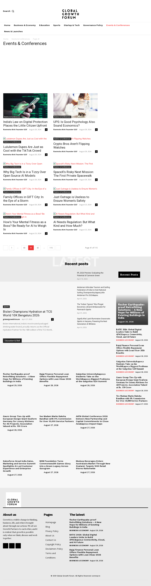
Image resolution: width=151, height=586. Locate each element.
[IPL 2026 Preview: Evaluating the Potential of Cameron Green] (67, 277)
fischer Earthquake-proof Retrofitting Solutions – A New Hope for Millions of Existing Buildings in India (19, 378)
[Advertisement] (75, 71)
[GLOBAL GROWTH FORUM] (75, 11)
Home (5, 39)
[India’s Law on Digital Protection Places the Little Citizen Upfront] (25, 105)
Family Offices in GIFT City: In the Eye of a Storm (23, 198)
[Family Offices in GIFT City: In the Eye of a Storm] (25, 190)
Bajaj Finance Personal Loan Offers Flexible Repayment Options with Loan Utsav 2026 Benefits (55, 378)
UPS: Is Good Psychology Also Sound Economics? (74, 123)
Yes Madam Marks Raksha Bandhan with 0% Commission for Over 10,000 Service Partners (57, 418)
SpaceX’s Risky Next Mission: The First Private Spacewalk (73, 173)
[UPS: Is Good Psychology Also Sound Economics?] (75, 105)
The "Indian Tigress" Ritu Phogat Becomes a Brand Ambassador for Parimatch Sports (91, 307)
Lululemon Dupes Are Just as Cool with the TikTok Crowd (23, 148)
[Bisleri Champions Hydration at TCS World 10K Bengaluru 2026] (28, 290)
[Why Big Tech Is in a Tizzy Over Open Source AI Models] (25, 165)
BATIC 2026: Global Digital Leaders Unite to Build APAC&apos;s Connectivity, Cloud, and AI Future (129, 333)
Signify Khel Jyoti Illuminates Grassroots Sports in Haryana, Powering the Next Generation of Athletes (93, 321)
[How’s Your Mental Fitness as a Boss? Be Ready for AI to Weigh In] (25, 215)
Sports (6, 307)
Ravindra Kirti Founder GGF (15, 129)
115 (51, 248)
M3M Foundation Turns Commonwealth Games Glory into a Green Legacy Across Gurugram (55, 465)
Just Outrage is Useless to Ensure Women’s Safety (71, 198)
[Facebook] (127, 11)
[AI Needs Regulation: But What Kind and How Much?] (75, 215)
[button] (9, 11)
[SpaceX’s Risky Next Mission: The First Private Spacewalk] (75, 165)
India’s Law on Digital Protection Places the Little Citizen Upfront (25, 123)
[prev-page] (5, 247)
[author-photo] (5, 385)
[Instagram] (136, 11)
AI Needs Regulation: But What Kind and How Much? (74, 224)
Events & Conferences (21, 39)
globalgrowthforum (11, 319)
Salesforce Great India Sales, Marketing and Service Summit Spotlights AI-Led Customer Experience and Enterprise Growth (19, 466)
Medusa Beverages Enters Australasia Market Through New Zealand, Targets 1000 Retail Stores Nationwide (93, 465)
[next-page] (58, 247)
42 (38, 248)
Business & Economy (125, 340)
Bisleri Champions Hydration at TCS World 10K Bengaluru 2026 (27, 313)
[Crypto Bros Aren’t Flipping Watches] (75, 138)
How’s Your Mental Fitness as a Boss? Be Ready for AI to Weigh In (24, 225)
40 (24, 248)
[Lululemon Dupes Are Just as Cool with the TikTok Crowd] (25, 140)
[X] (146, 11)
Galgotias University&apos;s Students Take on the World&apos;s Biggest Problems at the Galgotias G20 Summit (93, 378)
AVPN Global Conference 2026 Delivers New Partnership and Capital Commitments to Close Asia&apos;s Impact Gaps (92, 420)
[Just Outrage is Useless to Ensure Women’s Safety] (75, 190)
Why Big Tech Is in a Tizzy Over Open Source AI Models (24, 173)
